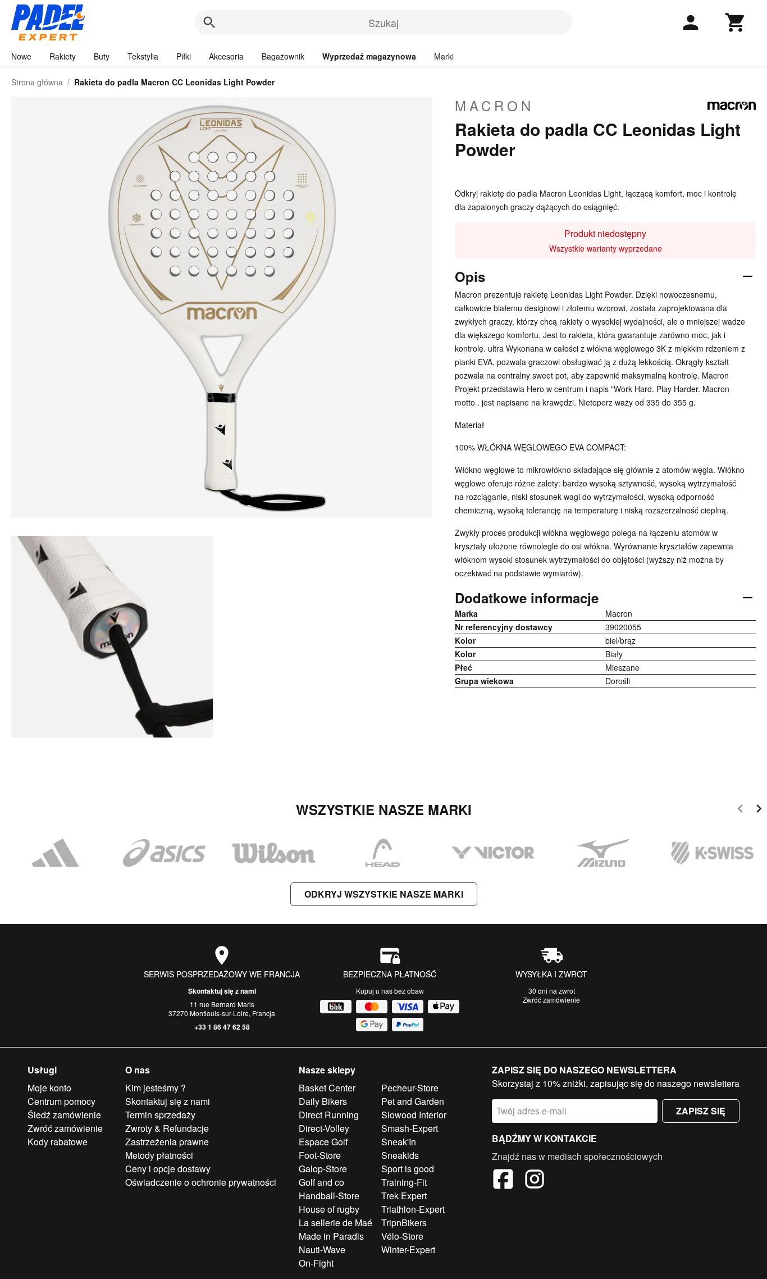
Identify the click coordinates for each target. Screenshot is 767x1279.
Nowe (21, 56)
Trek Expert (404, 1195)
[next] (759, 810)
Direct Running (329, 1114)
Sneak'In (398, 1141)
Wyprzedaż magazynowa (369, 56)
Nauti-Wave (322, 1249)
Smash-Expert (409, 1128)
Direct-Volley (324, 1128)
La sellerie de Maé (335, 1222)
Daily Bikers (323, 1101)
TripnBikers (404, 1222)
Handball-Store (329, 1195)
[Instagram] (534, 1181)
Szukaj (383, 22)
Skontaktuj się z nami (222, 990)
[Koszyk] (735, 22)
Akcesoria (226, 56)
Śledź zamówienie (64, 1114)
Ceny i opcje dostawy (168, 1168)
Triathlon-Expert (413, 1209)
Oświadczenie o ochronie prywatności (200, 1182)
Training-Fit (404, 1182)
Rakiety (62, 56)
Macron (494, 106)
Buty (101, 56)
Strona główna (37, 82)
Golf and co (321, 1182)
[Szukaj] (209, 22)
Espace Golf (323, 1141)
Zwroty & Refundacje (167, 1128)
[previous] (740, 810)
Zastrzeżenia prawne (167, 1141)
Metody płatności (159, 1155)
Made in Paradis (331, 1236)
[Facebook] (503, 1181)
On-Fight (316, 1263)
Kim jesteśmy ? (155, 1087)
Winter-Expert (408, 1249)
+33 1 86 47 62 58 (222, 1027)
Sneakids (400, 1155)
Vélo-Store (402, 1236)
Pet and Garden (412, 1101)
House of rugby (329, 1209)
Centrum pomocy (61, 1101)
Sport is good (407, 1168)
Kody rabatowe (58, 1141)
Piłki (183, 56)
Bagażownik (283, 56)
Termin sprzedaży (160, 1114)
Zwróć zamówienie (551, 999)
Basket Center (327, 1087)
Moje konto (49, 1087)
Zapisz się (700, 1110)
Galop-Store (323, 1168)
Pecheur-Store (410, 1087)
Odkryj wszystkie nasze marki (383, 893)
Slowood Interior (413, 1114)
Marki (444, 56)
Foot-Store (320, 1155)
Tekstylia (142, 56)
